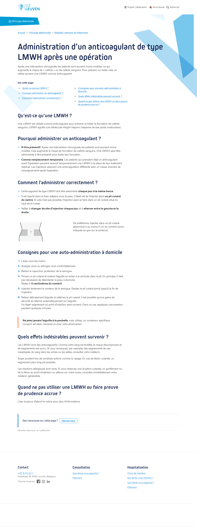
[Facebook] (38, 481)
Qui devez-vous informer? (140, 477)
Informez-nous (68, 420)
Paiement (77, 477)
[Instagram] (43, 481)
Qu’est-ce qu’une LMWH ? (35, 88)
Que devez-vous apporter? (86, 473)
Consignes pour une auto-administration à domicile (99, 89)
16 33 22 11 (27, 473)
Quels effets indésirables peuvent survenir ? (100, 96)
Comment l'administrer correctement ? (41, 98)
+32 (20, 473)
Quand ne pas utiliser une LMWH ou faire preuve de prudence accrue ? (102, 103)
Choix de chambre (136, 473)
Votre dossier (159, 7)
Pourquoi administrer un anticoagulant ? (42, 93)
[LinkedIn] (48, 481)
